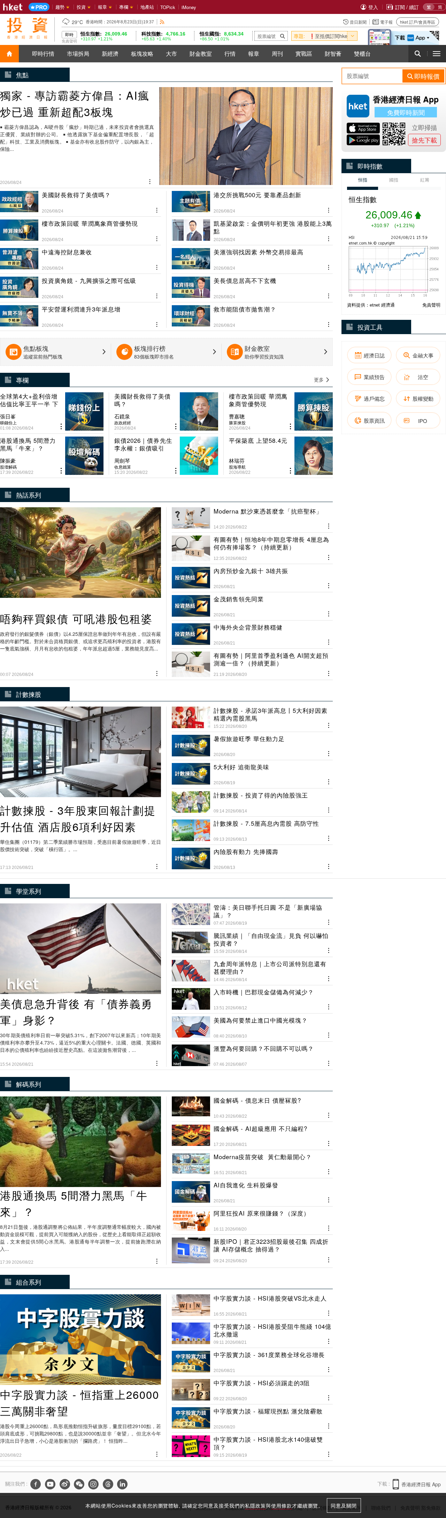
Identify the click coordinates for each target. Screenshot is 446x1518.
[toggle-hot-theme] (352, 36)
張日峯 (8, 416)
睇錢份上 (8, 422)
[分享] (150, 181)
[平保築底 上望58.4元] (281, 456)
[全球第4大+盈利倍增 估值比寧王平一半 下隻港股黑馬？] (51, 411)
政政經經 (122, 422)
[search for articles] (417, 53)
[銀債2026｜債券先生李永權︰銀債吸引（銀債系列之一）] (166, 456)
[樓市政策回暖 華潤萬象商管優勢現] (80, 228)
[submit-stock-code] (282, 36)
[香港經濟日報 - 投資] (27, 28)
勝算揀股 (237, 422)
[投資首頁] (9, 53)
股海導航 (237, 467)
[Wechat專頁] (79, 1484)
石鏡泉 (122, 416)
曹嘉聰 (237, 416)
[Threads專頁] (108, 1484)
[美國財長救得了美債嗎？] (80, 202)
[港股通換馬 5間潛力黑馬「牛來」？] (51, 456)
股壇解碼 (8, 467)
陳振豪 (8, 460)
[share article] (61, 427)
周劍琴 (122, 460)
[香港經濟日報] (13, 7)
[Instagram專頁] (93, 1484)
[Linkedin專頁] (122, 1484)
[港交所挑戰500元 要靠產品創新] (252, 202)
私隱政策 (255, 1505)
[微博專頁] (64, 1484)
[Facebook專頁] (35, 1484)
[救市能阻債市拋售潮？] (252, 313)
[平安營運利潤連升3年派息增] (80, 313)
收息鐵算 (122, 467)
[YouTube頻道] (50, 1484)
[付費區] (39, 7)
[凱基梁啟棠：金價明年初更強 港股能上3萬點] (252, 228)
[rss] (162, 21)
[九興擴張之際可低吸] (80, 285)
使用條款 (281, 1505)
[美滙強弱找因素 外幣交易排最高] (252, 256)
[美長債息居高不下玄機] (252, 285)
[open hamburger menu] (436, 53)
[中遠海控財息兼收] (80, 256)
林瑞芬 (237, 460)
